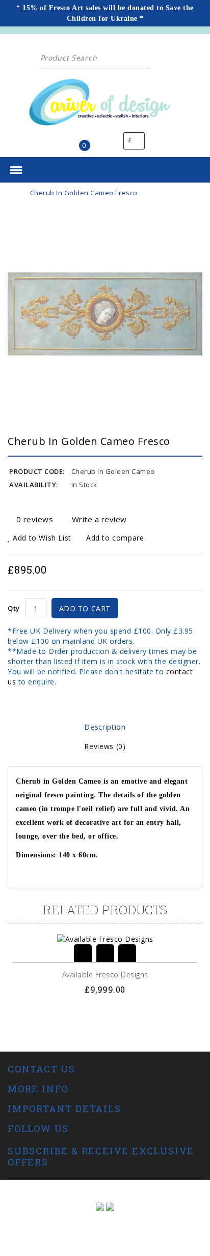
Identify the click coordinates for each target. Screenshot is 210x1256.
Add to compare (114, 538)
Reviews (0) (105, 746)
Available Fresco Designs (105, 974)
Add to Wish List (41, 538)
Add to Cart (85, 608)
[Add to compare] (127, 953)
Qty (14, 608)
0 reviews (35, 519)
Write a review (99, 519)
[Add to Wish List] (105, 953)
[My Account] (105, 140)
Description (105, 727)
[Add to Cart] (83, 953)
